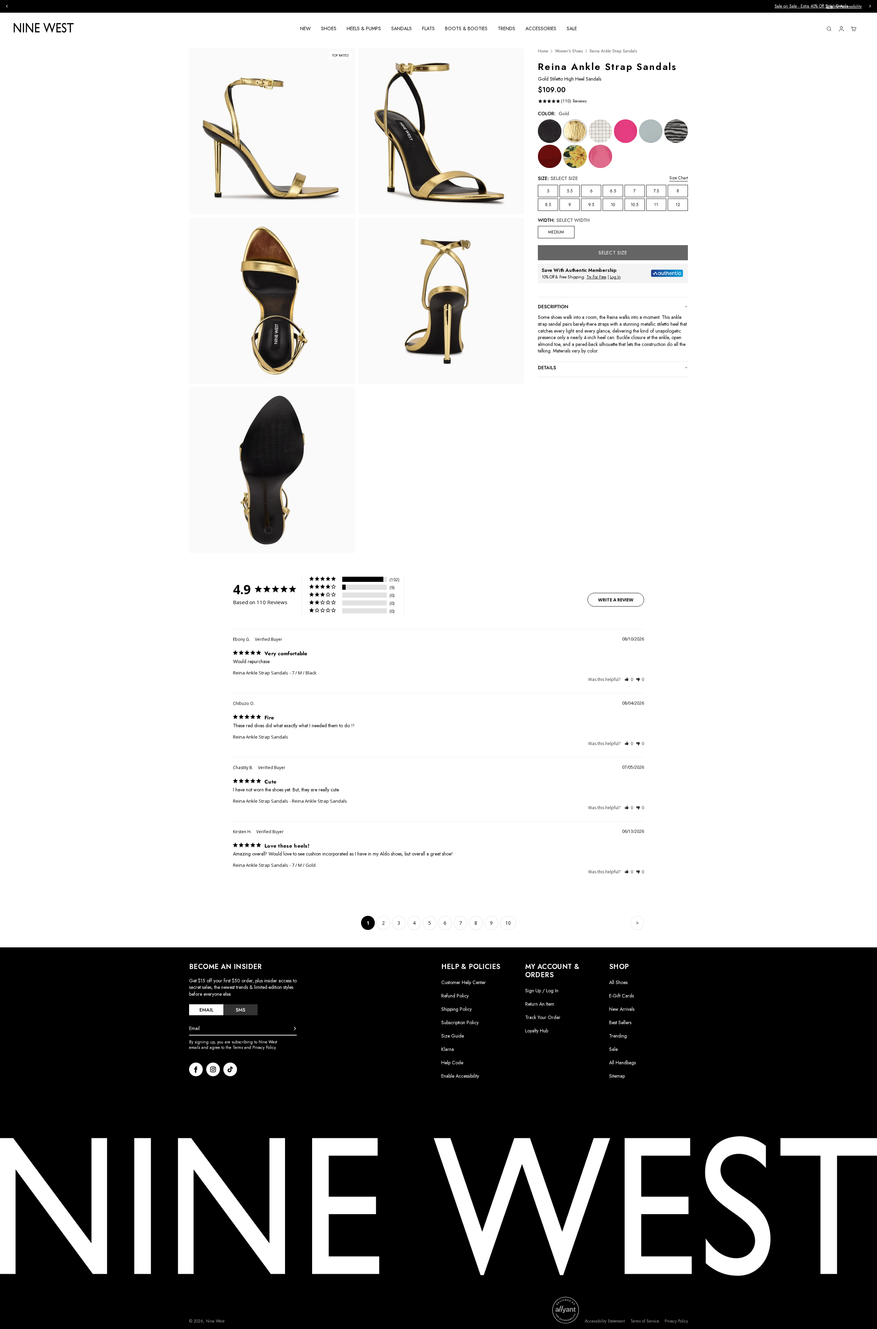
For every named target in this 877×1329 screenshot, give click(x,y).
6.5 (613, 191)
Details (469, 6)
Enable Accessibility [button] (844, 6)
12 (678, 205)
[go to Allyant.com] (565, 1310)
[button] (629, 679)
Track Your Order (542, 1017)
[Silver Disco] (600, 131)
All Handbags (622, 1062)
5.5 (569, 191)
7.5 (656, 191)
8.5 (548, 205)
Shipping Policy (456, 1009)
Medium (556, 232)
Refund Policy (455, 995)
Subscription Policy (460, 1022)
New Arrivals (621, 1009)
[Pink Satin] (626, 131)
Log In (615, 277)
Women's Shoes (569, 51)
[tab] (206, 1009)
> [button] (637, 923)
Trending (618, 1035)
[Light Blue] (651, 131)
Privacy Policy (676, 1321)
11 (656, 205)
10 (613, 205)
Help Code (452, 1062)
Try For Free (596, 277)
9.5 (591, 205)
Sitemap (617, 1076)
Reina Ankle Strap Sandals (260, 673)
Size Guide (452, 1035)
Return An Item (539, 1004)
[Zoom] (272, 131)
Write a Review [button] (615, 600)
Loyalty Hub (536, 1030)
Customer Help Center (463, 982)
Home (543, 51)
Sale (613, 1049)
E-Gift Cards (621, 995)
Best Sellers (620, 1022)
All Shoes (618, 982)
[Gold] (575, 131)
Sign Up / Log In (541, 990)
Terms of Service (644, 1321)
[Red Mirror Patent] (549, 156)
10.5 (634, 205)
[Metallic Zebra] (676, 131)
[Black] (549, 131)
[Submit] (295, 1028)
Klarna (447, 1049)
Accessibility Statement (605, 1321)
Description (553, 306)
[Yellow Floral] (575, 156)
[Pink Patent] (600, 156)
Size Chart (678, 178)
